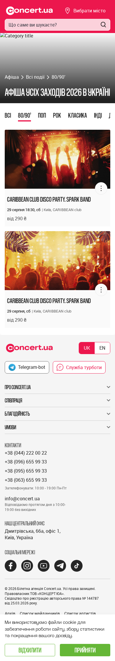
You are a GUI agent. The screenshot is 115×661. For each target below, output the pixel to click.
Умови (10, 427)
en (102, 348)
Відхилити (30, 650)
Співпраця (13, 400)
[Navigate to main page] (29, 11)
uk (87, 348)
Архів (10, 613)
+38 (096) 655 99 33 (26, 461)
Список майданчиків (40, 613)
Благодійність (17, 413)
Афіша (12, 77)
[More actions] (101, 188)
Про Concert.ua (18, 387)
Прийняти (85, 650)
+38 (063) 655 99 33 (26, 480)
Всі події (35, 77)
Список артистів (80, 613)
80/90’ (58, 77)
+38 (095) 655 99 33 (26, 471)
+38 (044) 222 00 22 (26, 453)
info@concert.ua (22, 498)
